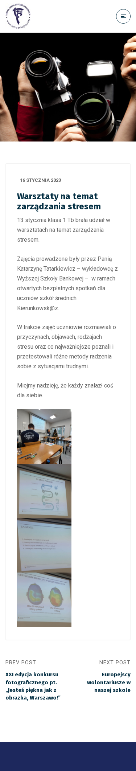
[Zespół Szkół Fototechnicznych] (18, 16)
